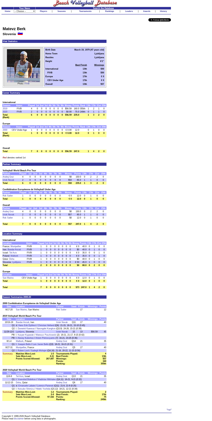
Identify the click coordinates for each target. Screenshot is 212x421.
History (163, 11)
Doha (11, 259)
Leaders (129, 11)
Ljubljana (16, 262)
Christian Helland (46, 325)
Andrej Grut (8, 177)
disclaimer (19, 418)
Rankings (109, 11)
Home (7, 11)
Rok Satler (8, 195)
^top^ (169, 409)
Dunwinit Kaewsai (26, 328)
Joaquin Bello (24, 344)
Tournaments (85, 11)
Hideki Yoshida (43, 389)
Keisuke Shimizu (26, 389)
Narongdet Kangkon (46, 328)
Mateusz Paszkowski (46, 335)
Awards (146, 11)
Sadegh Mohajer (39, 350)
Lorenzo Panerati (45, 385)
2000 (5, 130)
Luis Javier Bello (41, 344)
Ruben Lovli (23, 350)
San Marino (8, 278)
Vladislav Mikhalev (47, 379)
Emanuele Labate (26, 385)
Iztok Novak (8, 180)
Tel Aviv (13, 252)
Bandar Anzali (14, 249)
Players (43, 11)
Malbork (14, 256)
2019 (5, 108)
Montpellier (16, 246)
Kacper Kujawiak (26, 335)
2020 (5, 111)
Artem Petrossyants (45, 338)
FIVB (27, 83)
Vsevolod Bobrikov (27, 379)
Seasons (61, 11)
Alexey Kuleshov (26, 338)
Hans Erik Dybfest (27, 325)
